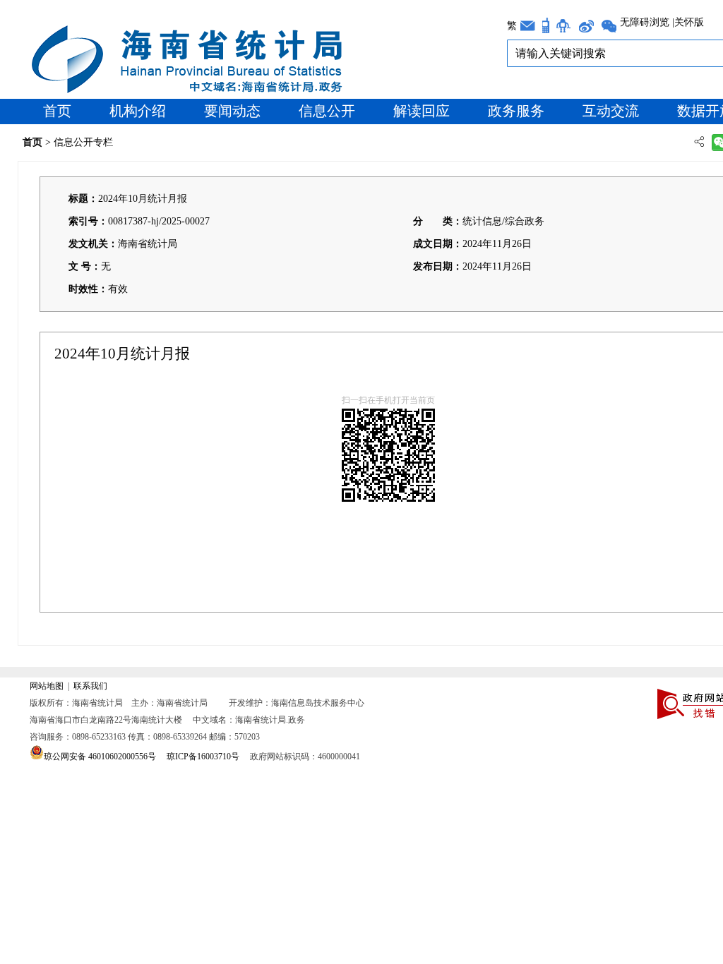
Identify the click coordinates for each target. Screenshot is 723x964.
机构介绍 (137, 111)
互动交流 (610, 111)
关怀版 (689, 23)
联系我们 (90, 686)
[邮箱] (527, 25)
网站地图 (47, 686)
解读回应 (421, 111)
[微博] (586, 25)
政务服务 (516, 111)
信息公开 (327, 111)
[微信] (608, 25)
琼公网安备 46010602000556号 (100, 756)
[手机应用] (545, 25)
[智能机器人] (563, 25)
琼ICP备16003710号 (203, 756)
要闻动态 (232, 111)
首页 (57, 111)
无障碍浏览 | (647, 23)
